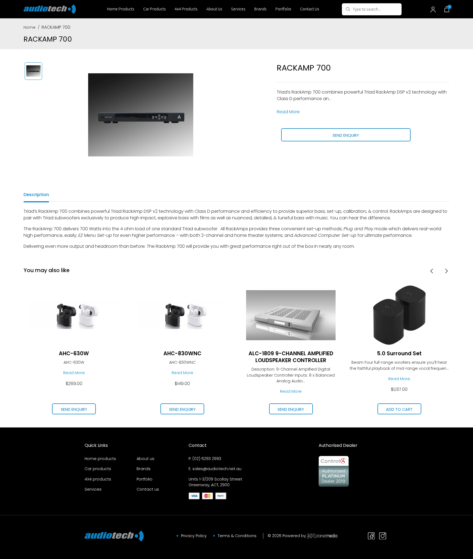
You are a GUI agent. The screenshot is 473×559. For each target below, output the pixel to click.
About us (145, 458)
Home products (100, 458)
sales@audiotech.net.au (216, 468)
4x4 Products (186, 9)
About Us (214, 9)
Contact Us (309, 9)
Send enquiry (346, 135)
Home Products (120, 9)
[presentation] (432, 270)
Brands (260, 9)
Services (238, 9)
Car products (98, 468)
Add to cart (399, 409)
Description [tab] (36, 194)
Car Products (154, 9)
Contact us (148, 489)
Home (30, 27)
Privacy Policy (194, 535)
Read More (288, 112)
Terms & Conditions (237, 535)
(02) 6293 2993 (206, 458)
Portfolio (283, 9)
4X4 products (98, 479)
